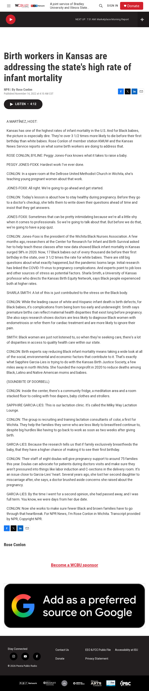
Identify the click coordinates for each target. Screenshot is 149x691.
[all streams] (143, 19)
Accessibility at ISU (126, 649)
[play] (11, 19)
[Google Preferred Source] (74, 605)
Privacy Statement (96, 658)
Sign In (112, 5)
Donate (133, 6)
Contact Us (62, 649)
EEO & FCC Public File (98, 649)
